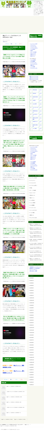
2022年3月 (32, 320)
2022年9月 (32, 305)
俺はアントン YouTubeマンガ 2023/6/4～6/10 (14, 386)
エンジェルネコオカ (33, 165)
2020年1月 (32, 384)
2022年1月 (32, 325)
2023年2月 (32, 292)
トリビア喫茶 (32, 66)
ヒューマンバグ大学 (33, 43)
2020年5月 (32, 374)
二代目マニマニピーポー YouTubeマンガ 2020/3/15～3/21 (15, 407)
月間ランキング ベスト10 (34, 77)
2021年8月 (32, 337)
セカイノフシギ (33, 53)
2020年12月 (32, 357)
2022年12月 (32, 297)
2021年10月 (32, 332)
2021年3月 (32, 349)
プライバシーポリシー (33, 269)
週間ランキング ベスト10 (34, 76)
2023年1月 (32, 295)
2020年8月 (32, 367)
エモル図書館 (32, 61)
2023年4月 (32, 287)
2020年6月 (32, 372)
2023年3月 (32, 290)
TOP (12, 424)
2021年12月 (32, 327)
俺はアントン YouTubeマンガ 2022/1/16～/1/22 (14, 402)
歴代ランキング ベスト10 (34, 79)
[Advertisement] (22, 24)
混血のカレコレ (33, 54)
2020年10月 (32, 362)
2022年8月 (32, 307)
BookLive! (34, 93)
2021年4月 (32, 347)
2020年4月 (32, 377)
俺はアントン (5, 41)
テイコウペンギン (33, 62)
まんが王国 (34, 103)
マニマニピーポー (33, 46)
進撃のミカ (32, 65)
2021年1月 (32, 354)
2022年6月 (32, 312)
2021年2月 (32, 352)
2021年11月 (32, 330)
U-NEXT (34, 100)
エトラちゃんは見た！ (33, 185)
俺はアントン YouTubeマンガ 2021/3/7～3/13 (8, 419)
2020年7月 (32, 369)
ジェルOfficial (32, 49)
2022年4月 (32, 317)
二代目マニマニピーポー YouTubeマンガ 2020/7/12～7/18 (15, 391)
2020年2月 (32, 382)
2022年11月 (32, 300)
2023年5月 (32, 285)
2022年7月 (32, 310)
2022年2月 (32, 322)
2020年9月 (32, 364)
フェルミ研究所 (33, 59)
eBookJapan (35, 89)
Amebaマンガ (35, 121)
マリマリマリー (33, 45)
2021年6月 (32, 342)
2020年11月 (32, 359)
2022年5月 (32, 315)
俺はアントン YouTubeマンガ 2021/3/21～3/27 (20, 419)
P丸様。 (31, 50)
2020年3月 (32, 379)
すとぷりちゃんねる (33, 169)
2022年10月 (32, 302)
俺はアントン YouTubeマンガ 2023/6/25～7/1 (14, 412)
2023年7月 (32, 280)
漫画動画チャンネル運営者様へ (35, 268)
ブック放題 (35, 128)
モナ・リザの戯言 (33, 155)
